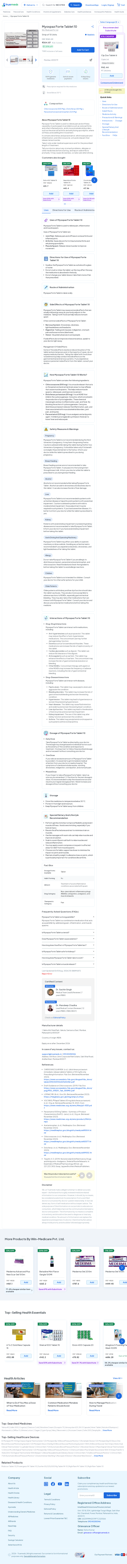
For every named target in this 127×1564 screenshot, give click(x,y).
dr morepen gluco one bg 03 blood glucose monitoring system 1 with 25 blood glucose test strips (72, 1444)
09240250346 (69, 1054)
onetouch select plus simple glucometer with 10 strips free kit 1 (97, 1450)
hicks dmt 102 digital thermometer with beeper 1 (22, 1453)
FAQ (10, 1530)
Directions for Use (62, 210)
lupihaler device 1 (28, 1447)
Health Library (13, 1497)
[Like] (82, 1175)
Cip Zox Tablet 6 (109, 55)
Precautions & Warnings (112, 117)
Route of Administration (86, 210)
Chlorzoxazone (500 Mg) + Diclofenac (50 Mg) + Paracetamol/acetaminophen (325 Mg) (64, 110)
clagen (37, 1430)
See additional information (34, 1556)
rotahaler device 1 (88, 1441)
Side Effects (107, 111)
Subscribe (112, 1495)
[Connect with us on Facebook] (53, 1484)
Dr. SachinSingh (64, 989)
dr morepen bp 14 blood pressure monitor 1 (62, 1441)
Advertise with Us (15, 1545)
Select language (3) (108, 22)
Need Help (12, 1526)
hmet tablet (96, 1427)
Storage (105, 124)
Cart (123, 5)
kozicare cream (75, 1430)
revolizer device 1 (88, 1447)
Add (51, 193)
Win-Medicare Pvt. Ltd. (50, 30)
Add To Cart (83, 50)
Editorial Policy (59, 1017)
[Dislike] (89, 1175)
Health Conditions (33, 12)
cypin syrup (46, 1430)
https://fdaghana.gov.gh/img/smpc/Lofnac (64, 1097)
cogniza (22, 1427)
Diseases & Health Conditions (20, 1502)
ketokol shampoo (109, 1427)
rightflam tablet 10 (96, 1466)
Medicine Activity (109, 114)
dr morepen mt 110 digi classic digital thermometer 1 (22, 1441)
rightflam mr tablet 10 (78, 1466)
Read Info (91, 35)
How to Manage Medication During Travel (102, 1404)
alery (54, 1430)
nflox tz (17, 1430)
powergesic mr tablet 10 (27, 1466)
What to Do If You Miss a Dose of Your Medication (21, 1404)
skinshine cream (47, 1427)
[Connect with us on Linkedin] (67, 1484)
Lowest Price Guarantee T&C (56, 1518)
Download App (92, 5)
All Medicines (13, 1516)
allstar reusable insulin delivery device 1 (58, 1453)
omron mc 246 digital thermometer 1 (18, 1450)
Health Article (13, 1488)
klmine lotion (27, 1430)
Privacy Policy (49, 1504)
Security (11, 1535)
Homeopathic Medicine (102, 12)
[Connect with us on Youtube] (60, 1484)
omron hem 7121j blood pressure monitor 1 (93, 1453)
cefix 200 (87, 1430)
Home (5, 16)
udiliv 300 (14, 1427)
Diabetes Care (69, 12)
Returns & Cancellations (53, 1513)
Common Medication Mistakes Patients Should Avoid (63, 1404)
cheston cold (33, 1427)
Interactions (107, 120)
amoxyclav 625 (71, 1427)
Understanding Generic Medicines (21, 1512)
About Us (11, 1483)
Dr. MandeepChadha (66, 1005)
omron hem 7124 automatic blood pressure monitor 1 (58, 1447)
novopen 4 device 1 (65, 1456)
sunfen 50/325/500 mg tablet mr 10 (53, 1466)
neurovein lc (62, 1430)
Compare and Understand (112, 82)
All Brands (12, 1521)
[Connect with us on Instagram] (46, 1484)
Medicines (6, 12)
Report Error (47, 974)
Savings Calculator (15, 1540)
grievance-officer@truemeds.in (96, 1532)
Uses (46, 210)
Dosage (118, 120)
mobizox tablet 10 (8, 1466)
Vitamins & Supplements (52, 12)
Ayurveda (12, 1507)
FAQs (115, 135)
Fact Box (106, 135)
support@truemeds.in (52, 1054)
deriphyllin (96, 1430)
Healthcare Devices (84, 12)
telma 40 (5, 1427)
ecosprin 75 (59, 1427)
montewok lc (7, 1430)
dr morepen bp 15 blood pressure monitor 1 (52, 1450)
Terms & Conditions (52, 1499)
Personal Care (19, 12)
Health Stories (13, 1493)
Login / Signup (108, 5)
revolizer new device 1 (83, 1456)
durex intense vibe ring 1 (46, 1456)
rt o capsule (84, 1427)
